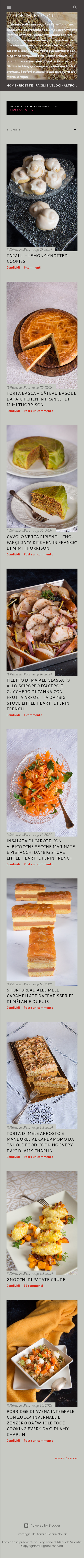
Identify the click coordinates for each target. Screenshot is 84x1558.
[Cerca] (75, 6)
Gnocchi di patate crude (36, 1279)
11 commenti (33, 1286)
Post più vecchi (66, 1458)
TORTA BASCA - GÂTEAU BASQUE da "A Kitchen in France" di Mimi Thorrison (41, 398)
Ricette (26, 85)
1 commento (33, 715)
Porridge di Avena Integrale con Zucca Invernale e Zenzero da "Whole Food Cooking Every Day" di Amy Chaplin (40, 1422)
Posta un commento (38, 411)
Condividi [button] (13, 267)
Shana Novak (57, 1534)
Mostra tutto (21, 109)
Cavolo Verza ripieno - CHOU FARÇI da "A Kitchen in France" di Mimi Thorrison (42, 542)
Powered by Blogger (45, 1525)
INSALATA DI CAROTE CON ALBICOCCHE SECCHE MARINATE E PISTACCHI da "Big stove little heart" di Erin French (41, 849)
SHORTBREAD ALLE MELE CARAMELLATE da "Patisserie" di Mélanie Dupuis (40, 995)
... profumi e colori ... (33, 15)
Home (11, 85)
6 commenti (32, 267)
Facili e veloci (48, 85)
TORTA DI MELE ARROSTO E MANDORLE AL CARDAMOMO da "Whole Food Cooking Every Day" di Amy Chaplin (40, 1141)
